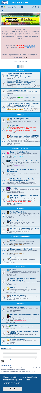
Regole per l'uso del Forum (19, 118)
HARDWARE (20, 266)
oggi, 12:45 (27, 77)
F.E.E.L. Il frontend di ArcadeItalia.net (23, 161)
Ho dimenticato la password (8, 359)
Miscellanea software (17, 339)
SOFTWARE (20, 304)
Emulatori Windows (17, 307)
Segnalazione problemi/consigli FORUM (24, 136)
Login (3, 348)
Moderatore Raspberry (20, 320)
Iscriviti (9, 348)
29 (34, 108)
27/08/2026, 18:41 (29, 106)
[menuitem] (13, 7)
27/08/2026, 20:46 (30, 97)
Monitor (13, 270)
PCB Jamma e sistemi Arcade (20, 288)
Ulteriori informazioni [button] (12, 383)
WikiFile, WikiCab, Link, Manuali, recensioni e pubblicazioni (22, 180)
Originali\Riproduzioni (18, 212)
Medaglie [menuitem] (8, 7)
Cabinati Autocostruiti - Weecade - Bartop (24, 228)
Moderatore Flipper (19, 244)
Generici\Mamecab (16, 221)
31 (38, 108)
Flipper (12, 240)
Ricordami (32, 359)
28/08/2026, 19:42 (30, 84)
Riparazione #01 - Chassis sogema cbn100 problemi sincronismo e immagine (21, 82)
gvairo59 (20, 77)
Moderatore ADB (18, 156)
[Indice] (2, 10)
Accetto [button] (13, 389)
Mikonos (20, 106)
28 (31, 108)
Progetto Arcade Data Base (19, 152)
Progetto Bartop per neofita (16, 90)
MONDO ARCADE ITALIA (20, 149)
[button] (23, 66)
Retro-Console (15, 258)
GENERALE (20, 115)
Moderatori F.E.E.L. (19, 165)
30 (36, 108)
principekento (22, 91)
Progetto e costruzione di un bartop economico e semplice (19, 74)
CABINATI (20, 209)
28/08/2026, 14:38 (32, 91)
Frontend (13, 325)
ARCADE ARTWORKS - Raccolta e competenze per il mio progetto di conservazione (22, 104)
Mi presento (14, 126)
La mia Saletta (18, 203)
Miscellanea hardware (18, 295)
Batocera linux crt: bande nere (17, 96)
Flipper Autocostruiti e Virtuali (21, 249)
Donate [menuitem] (18, 7)
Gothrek (20, 97)
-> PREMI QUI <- (29, 45)
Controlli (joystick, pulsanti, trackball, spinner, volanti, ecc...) (23, 279)
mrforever (21, 84)
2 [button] (20, 67)
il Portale (13, 188)
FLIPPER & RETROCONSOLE (20, 237)
